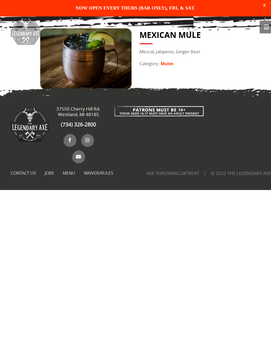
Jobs (49, 173)
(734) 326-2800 (78, 124)
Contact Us (23, 173)
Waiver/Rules (98, 173)
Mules (167, 64)
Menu (69, 173)
